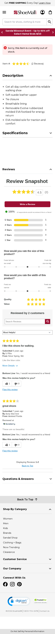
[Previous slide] (3, 32)
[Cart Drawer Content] (50, 12)
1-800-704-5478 (30, 611)
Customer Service (15, 559)
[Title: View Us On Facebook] (5, 584)
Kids (5, 528)
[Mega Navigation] (4, 12)
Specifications (15, 133)
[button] (19, 601)
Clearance (9, 552)
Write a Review (27, 204)
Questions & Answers (18, 479)
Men (5, 523)
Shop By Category (15, 509)
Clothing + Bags (12, 542)
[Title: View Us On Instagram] (12, 584)
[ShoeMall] (25, 12)
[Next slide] (52, 32)
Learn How (45, 3)
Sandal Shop (10, 537)
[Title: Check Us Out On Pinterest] (19, 584)
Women (8, 518)
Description (12, 75)
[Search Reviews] (47, 321)
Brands (7, 532)
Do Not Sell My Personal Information (27, 631)
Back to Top (27, 466)
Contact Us (44, 611)
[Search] (50, 22)
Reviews (8, 169)
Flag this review (10, 389)
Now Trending (11, 547)
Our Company (12, 568)
